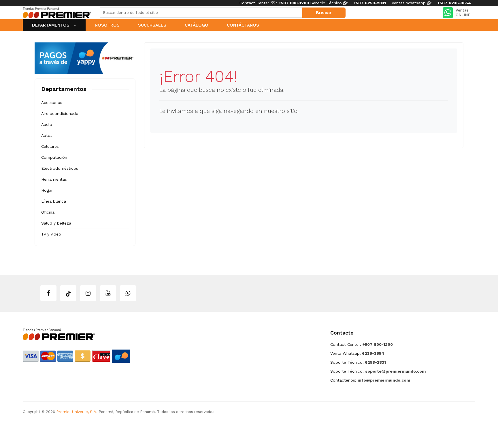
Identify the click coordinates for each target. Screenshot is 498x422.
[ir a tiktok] (68, 293)
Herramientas (54, 179)
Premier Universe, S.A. (76, 412)
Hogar (47, 190)
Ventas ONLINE (463, 12)
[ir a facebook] (48, 293)
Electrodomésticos (59, 168)
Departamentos (51, 25)
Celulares (50, 146)
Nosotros (107, 25)
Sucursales (152, 25)
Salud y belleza (56, 223)
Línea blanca (53, 201)
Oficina (47, 212)
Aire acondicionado (59, 113)
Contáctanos (243, 25)
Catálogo (196, 25)
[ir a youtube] (108, 293)
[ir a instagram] (88, 293)
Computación (54, 157)
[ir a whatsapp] (128, 293)
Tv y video (51, 234)
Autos (46, 135)
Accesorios (51, 102)
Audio (46, 124)
